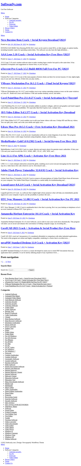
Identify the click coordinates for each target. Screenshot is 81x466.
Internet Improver (11, 370)
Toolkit (7, 418)
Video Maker (9, 427)
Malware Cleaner (11, 376)
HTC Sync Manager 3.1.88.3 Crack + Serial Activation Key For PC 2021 (40, 199)
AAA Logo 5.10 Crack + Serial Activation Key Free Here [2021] (35, 54)
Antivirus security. (15, 20)
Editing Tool (9, 328)
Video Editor (13, 26)
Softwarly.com (11, 4)
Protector (8, 395)
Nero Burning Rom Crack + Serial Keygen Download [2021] (33, 40)
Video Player (9, 429)
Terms (7, 30)
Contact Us (9, 32)
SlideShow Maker (11, 406)
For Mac (8, 344)
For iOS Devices (10, 338)
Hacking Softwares (11, 363)
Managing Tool (10, 380)
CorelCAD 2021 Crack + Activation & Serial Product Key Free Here (38, 228)
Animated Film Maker (12, 296)
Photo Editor (9, 393)
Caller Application (11, 315)
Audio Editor (9, 307)
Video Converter (10, 422)
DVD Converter (10, 326)
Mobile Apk (9, 384)
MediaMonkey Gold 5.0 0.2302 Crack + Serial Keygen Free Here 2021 (39, 141)
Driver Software (10, 325)
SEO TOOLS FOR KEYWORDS (16, 405)
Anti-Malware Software (13, 300)
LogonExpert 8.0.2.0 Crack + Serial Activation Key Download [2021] (38, 184)
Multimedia (9, 385)
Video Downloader (11, 424)
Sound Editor (9, 410)
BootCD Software (11, 313)
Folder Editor (9, 332)
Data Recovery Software (13, 321)
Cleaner (7, 317)
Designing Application (12, 323)
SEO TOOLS (9, 403)
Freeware (12, 24)
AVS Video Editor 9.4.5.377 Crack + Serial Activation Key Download (38, 112)
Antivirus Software (11, 305)
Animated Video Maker (13, 298)
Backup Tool (9, 311)
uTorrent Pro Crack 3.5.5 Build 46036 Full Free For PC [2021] (35, 68)
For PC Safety (10, 347)
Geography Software (12, 359)
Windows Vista (10, 435)
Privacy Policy (10, 28)
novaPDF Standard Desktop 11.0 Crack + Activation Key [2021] (35, 242)
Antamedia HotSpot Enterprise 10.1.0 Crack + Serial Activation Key (38, 213)
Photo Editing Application (13, 391)
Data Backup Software (12, 319)
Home (7, 16)
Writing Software (10, 439)
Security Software (11, 401)
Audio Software (10, 309)
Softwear (8, 408)
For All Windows (11, 336)
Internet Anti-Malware (12, 368)
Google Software (10, 361)
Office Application (11, 389)
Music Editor (9, 387)
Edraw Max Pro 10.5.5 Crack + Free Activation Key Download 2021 (38, 126)
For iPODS (9, 342)
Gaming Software (11, 357)
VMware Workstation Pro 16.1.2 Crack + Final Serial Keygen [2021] (38, 83)
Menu (3, 13)
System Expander (11, 412)
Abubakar (32, 44)
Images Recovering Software (14, 366)
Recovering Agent (11, 397)
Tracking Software (11, 420)
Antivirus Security (11, 302)
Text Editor (9, 416)
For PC (11, 22)
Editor (7, 330)
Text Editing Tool (11, 414)
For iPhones (9, 340)
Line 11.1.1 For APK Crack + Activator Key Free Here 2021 (33, 155)
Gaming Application (12, 355)
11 (6, 262)
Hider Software (10, 365)
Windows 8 (9, 431)
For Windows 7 (10, 351)
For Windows (9, 349)
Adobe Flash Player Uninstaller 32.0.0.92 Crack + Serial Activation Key (39, 170)
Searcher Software (11, 399)
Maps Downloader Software (14, 382)
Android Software (11, 294)
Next (9, 262)
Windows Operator (11, 433)
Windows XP (9, 437)
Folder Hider (9, 334)
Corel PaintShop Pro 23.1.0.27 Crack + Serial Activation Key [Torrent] (39, 97)
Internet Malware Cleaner (13, 372)
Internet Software (11, 374)
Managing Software (11, 378)
